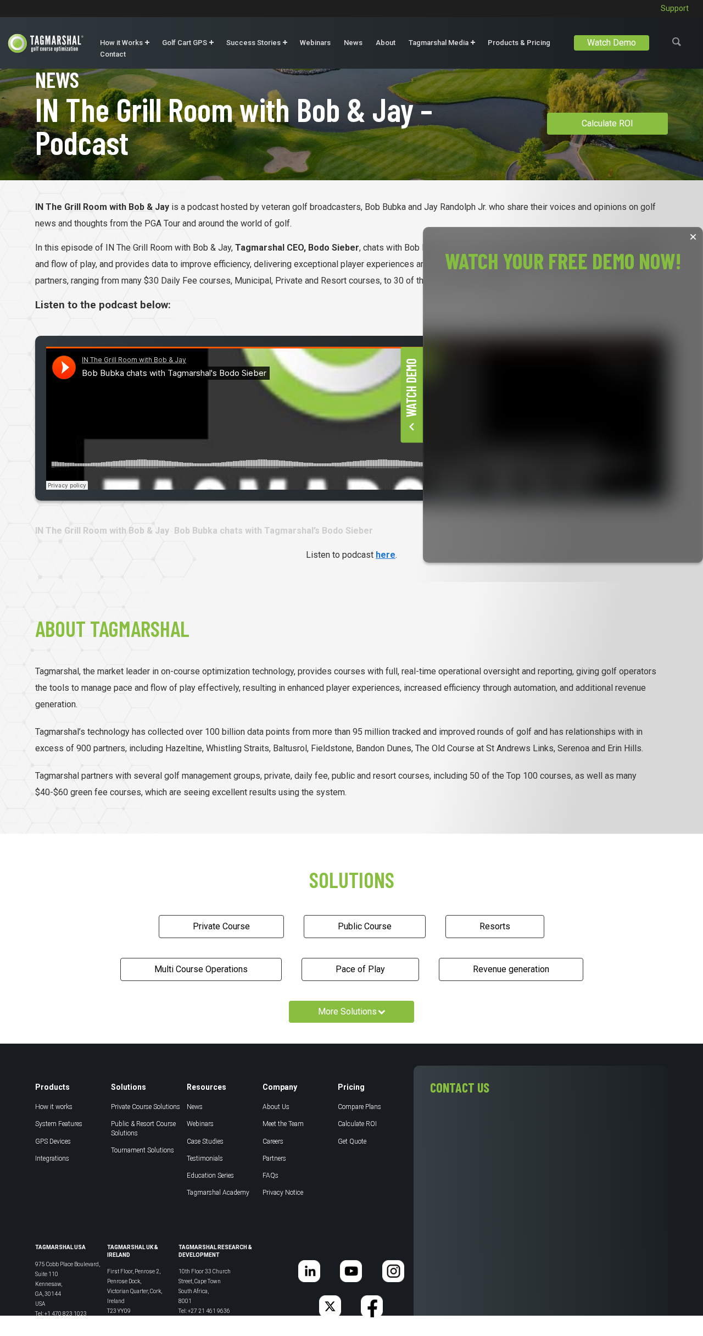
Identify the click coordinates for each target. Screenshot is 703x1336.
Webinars (315, 42)
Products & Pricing (519, 42)
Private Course (221, 926)
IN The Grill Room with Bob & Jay (102, 530)
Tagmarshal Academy (218, 1192)
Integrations (52, 1158)
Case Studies (205, 1141)
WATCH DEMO (411, 387)
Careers (273, 1141)
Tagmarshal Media (438, 42)
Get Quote (352, 1141)
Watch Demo (611, 42)
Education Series (210, 1175)
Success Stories (253, 42)
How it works (53, 1107)
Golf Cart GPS (184, 42)
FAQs (270, 1175)
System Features (58, 1124)
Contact (113, 54)
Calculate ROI (607, 123)
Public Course (365, 926)
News (353, 42)
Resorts (494, 926)
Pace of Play (360, 969)
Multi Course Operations (201, 969)
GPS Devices (53, 1141)
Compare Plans (359, 1107)
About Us (276, 1107)
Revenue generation (511, 969)
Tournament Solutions (142, 1150)
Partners (274, 1158)
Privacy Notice (283, 1192)
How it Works (121, 42)
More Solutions (347, 1011)
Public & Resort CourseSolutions (143, 1128)
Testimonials (205, 1158)
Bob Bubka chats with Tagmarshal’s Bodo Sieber (273, 530)
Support (675, 8)
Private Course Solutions (145, 1107)
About (385, 42)
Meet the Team (283, 1124)
